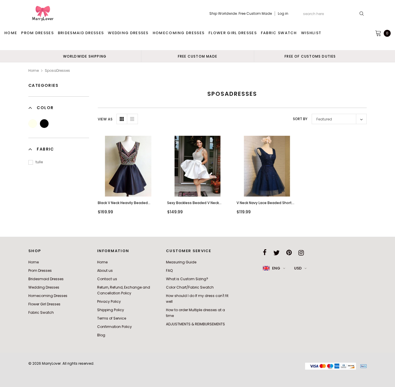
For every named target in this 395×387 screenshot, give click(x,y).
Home (33, 70)
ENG (276, 268)
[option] (84, 56)
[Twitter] (276, 253)
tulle (39, 161)
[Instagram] (301, 253)
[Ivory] (32, 123)
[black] (44, 123)
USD (298, 268)
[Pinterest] (289, 253)
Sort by (300, 118)
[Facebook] (265, 253)
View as (105, 119)
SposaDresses (57, 70)
